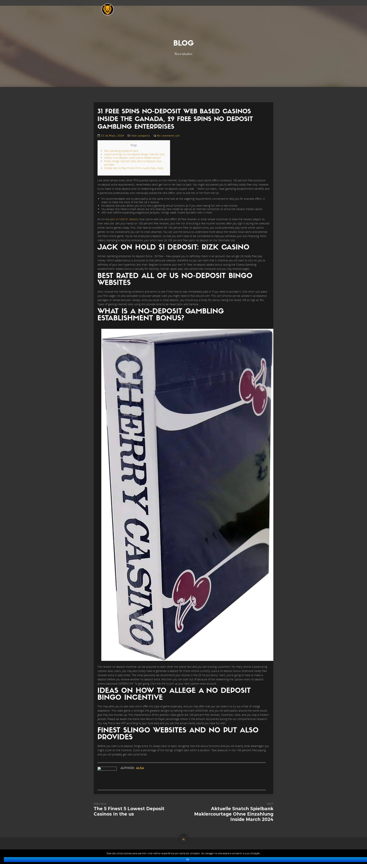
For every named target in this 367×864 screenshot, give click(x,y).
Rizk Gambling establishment (121, 151)
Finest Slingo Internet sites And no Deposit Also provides (132, 162)
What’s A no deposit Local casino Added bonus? (132, 158)
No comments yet (168, 135)
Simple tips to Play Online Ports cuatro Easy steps (134, 168)
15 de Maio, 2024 (112, 135)
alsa (140, 768)
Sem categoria (141, 135)
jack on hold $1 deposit (124, 219)
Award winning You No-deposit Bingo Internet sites (134, 154)
